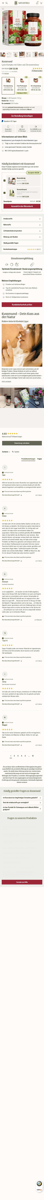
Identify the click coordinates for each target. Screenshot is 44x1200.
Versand (6, 73)
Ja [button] (21, 495)
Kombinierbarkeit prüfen (22, 304)
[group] (22, 433)
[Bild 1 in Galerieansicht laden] (3, 54)
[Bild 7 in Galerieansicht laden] (41, 54)
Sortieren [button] (5, 452)
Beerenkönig (21, 178)
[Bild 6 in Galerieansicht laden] (35, 54)
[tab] (28, 459)
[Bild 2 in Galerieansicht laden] (9, 54)
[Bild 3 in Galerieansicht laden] (15, 54)
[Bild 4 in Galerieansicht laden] (22, 54)
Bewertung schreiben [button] (22, 443)
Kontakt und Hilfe (22, 882)
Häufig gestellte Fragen (10, 243)
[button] (3, 3)
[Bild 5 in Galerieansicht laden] (28, 54)
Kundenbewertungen (22, 249)
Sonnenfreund (22, 189)
